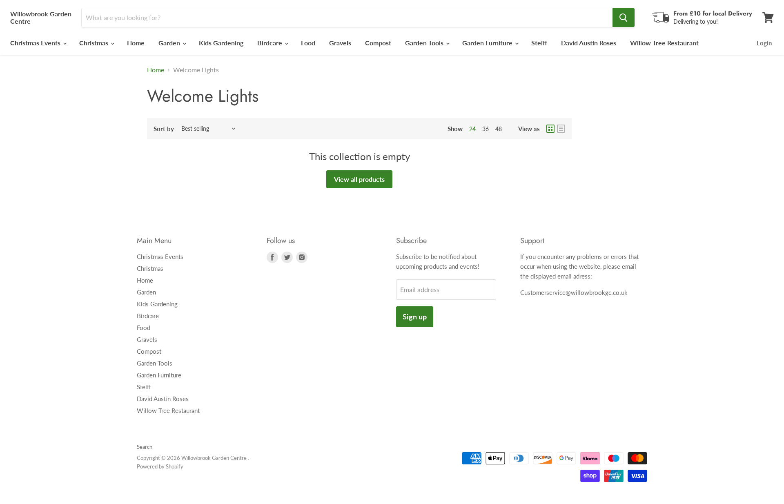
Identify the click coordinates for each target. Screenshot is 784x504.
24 (472, 128)
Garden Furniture (488, 43)
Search (144, 447)
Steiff (539, 43)
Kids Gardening (221, 43)
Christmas (94, 43)
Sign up (415, 316)
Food (308, 43)
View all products (359, 179)
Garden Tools (425, 43)
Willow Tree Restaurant (664, 43)
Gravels (340, 43)
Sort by (164, 128)
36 (485, 128)
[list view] (561, 129)
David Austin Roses (588, 43)
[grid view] (550, 129)
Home (136, 43)
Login (764, 43)
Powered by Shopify (160, 466)
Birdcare (270, 43)
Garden (170, 43)
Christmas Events (36, 43)
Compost (378, 43)
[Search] (623, 17)
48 (498, 128)
